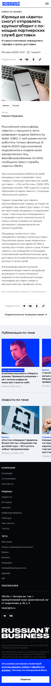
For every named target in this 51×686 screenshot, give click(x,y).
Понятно (26, 679)
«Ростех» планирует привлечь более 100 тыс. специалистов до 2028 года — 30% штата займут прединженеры (20, 444)
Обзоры (6, 518)
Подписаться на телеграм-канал (24, 315)
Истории (7, 502)
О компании (9, 479)
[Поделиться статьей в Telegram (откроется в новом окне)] (20, 59)
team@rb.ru (8, 608)
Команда (7, 473)
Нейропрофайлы (12, 513)
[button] (47, 3)
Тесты (5, 529)
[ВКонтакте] (11, 616)
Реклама (7, 542)
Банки (5, 552)
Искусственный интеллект (17, 547)
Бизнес (18, 12)
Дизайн (6, 573)
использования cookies (16, 667)
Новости (7, 12)
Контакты (7, 484)
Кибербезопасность (14, 568)
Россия (16, 105)
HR (3, 578)
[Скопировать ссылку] (40, 59)
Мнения (6, 508)
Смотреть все (10, 585)
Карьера (7, 563)
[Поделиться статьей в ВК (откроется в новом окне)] (27, 59)
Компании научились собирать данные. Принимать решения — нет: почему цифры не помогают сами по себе (20, 378)
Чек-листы (8, 523)
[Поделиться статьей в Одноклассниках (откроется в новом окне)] (33, 59)
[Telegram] (4, 616)
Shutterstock (39, 292)
